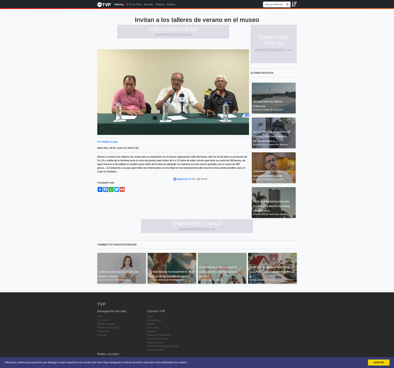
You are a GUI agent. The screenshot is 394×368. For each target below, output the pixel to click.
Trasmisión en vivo (158, 338)
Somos (151, 324)
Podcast (102, 335)
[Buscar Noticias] (287, 4)
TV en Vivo (134, 4)
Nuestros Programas (159, 335)
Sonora (171, 4)
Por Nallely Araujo (107, 141)
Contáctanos (154, 320)
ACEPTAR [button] (379, 362)
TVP (99, 316)
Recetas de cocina (107, 327)
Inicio (150, 316)
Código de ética (156, 349)
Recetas (148, 4)
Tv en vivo (103, 320)
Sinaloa (160, 4)
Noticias (119, 4)
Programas (103, 331)
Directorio (152, 327)
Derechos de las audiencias (163, 346)
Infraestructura (155, 342)
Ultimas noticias (106, 324)
